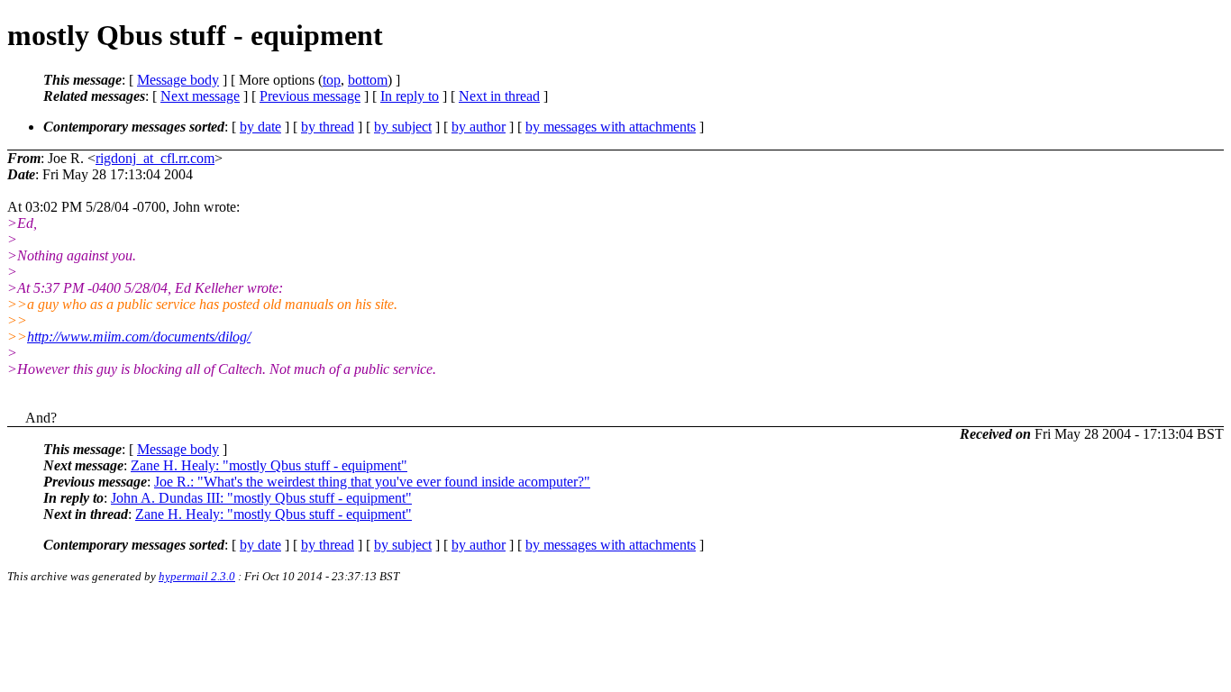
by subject (403, 126)
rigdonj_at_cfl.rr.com (155, 158)
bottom (368, 79)
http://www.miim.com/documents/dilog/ (139, 336)
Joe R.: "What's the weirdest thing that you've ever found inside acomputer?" (372, 481)
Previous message (310, 96)
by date (260, 126)
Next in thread (499, 96)
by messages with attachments (610, 126)
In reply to (409, 96)
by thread (327, 126)
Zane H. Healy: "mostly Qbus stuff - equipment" (269, 465)
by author (478, 126)
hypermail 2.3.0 (197, 576)
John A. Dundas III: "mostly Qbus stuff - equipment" (261, 497)
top (332, 79)
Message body (178, 79)
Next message (200, 96)
